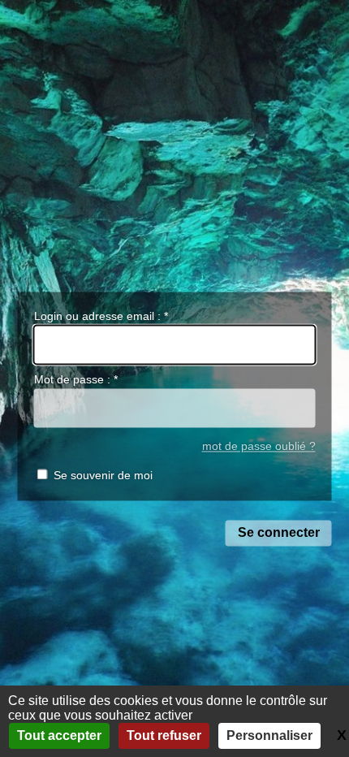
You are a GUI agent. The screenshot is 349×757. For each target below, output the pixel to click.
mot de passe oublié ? (259, 446)
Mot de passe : (76, 380)
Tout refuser (164, 735)
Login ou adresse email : (101, 315)
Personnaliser (269, 735)
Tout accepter (59, 735)
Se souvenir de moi (103, 475)
